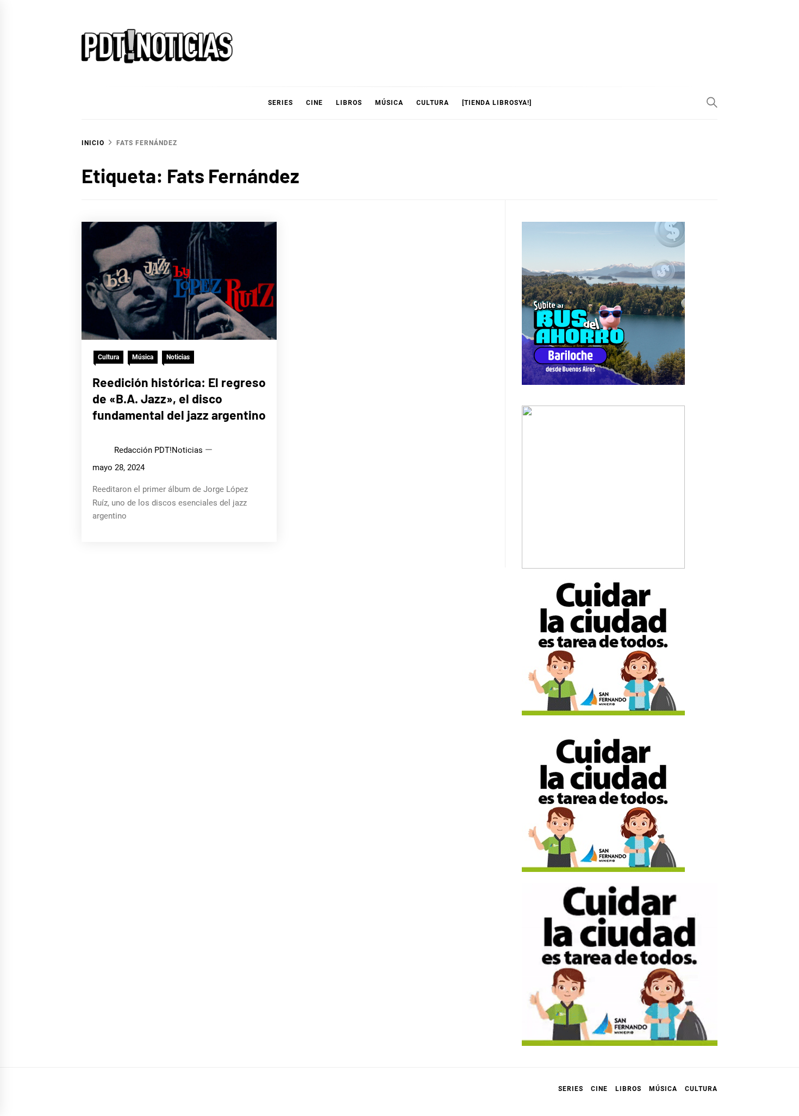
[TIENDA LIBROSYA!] (497, 103)
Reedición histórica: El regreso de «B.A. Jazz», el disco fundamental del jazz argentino (179, 398)
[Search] (712, 102)
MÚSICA (389, 103)
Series (570, 1089)
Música (142, 357)
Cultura (432, 103)
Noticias (178, 357)
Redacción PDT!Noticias (158, 450)
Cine (314, 103)
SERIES (280, 103)
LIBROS (349, 103)
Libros (628, 1089)
